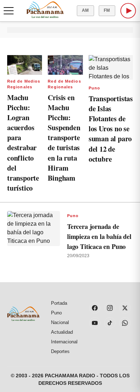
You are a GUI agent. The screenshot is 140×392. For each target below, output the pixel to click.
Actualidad (62, 332)
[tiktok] (110, 323)
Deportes (60, 351)
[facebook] (95, 308)
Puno (94, 88)
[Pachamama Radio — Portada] (45, 9)
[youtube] (95, 323)
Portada (59, 303)
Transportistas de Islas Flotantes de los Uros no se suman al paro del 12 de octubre (111, 128)
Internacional (64, 341)
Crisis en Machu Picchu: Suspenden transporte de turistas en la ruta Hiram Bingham (64, 137)
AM (85, 10)
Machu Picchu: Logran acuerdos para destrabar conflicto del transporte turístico (23, 142)
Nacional (60, 322)
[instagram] (110, 308)
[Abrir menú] (9, 10)
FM (107, 10)
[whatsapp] (125, 323)
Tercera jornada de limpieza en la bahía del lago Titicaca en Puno (99, 236)
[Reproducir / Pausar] (128, 11)
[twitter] (125, 308)
